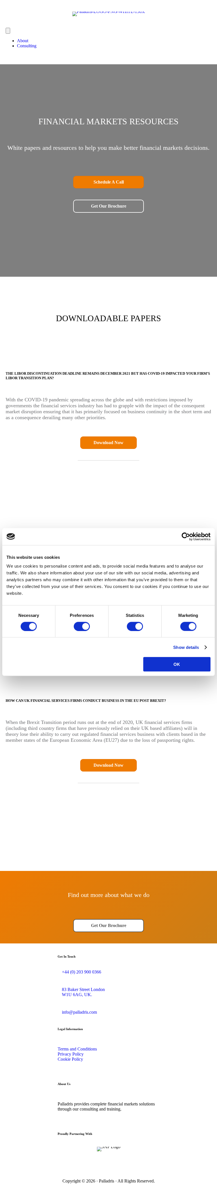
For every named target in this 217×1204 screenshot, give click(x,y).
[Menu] (8, 31)
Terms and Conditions (77, 1049)
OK (176, 664)
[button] (108, 182)
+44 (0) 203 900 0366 (81, 971)
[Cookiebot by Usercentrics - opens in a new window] (186, 536)
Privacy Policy (71, 1054)
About (22, 40)
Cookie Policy (70, 1059)
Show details (186, 647)
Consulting (26, 45)
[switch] (82, 626)
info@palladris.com (79, 1012)
